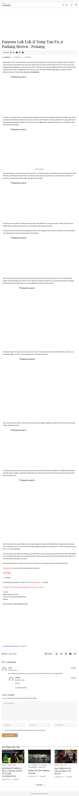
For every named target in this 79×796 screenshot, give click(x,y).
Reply (74, 668)
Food (14, 765)
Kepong (35, 765)
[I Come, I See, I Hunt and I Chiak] (6, 5)
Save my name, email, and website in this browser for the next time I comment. (24, 730)
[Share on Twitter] (14, 52)
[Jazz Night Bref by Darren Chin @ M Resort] (66, 756)
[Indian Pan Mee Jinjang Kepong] (39, 756)
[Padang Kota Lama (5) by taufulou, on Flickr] (39, 317)
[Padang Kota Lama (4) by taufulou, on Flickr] (39, 256)
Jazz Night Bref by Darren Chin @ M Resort (63, 771)
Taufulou (7, 57)
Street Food (41, 767)
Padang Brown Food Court (12, 646)
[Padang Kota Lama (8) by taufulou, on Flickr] (39, 509)
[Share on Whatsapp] (61, 654)
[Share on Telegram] (66, 654)
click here (36, 72)
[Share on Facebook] (11, 52)
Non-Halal (44, 765)
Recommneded (33, 767)
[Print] (22, 52)
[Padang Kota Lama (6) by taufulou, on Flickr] (39, 388)
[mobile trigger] (75, 5)
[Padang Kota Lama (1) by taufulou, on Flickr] (39, 95)
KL (39, 765)
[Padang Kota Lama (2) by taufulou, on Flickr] (39, 147)
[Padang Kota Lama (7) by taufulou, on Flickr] (39, 448)
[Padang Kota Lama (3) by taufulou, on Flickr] (39, 201)
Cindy (10, 668)
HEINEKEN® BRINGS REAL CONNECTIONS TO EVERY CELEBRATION (12, 772)
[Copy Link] (19, 52)
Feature (9, 765)
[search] (63, 4)
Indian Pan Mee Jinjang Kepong (38, 771)
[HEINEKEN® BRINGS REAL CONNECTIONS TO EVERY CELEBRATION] (13, 756)
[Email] (17, 52)
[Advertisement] (39, 23)
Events (4, 765)
